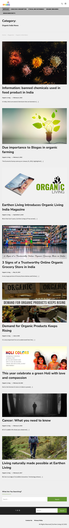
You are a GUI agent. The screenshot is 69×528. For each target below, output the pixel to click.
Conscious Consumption (18, 9)
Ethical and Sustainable (36, 9)
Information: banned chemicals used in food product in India (31, 90)
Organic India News (52, 9)
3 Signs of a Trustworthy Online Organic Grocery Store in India (32, 264)
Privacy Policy (38, 520)
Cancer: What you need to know (26, 420)
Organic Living (6, 97)
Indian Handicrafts (9, 13)
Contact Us (29, 520)
